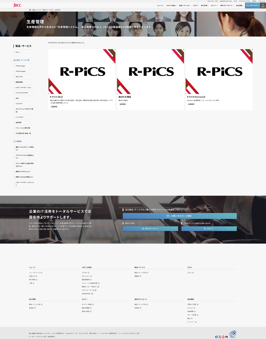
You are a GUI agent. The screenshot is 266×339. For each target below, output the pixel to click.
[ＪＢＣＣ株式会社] (17, 5)
